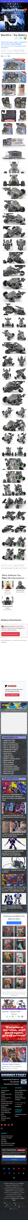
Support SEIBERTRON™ (12, 695)
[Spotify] (14, 1178)
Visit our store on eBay (14, 923)
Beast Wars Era (8, 771)
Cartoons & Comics (6, 1108)
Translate (17, 1099)
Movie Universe (8, 762)
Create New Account (20, 1114)
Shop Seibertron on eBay (8, 1143)
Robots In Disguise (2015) (11, 759)
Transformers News (11, 779)
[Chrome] (2, 1125)
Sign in (17, 1116)
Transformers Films (6, 1103)
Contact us (18, 1106)
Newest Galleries (9, 742)
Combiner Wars (8, 757)
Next (16, 50)
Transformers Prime (10, 766)
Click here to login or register (11, 634)
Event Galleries (5, 1110)
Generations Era (8, 760)
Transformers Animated (11, 768)
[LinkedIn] (9, 1173)
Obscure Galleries (9, 751)
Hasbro (16, 42)
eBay (20, 710)
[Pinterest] (24, 1168)
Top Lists (3, 1116)
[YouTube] (19, 1168)
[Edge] (12, 1125)
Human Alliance (18, 46)
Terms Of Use (18, 1096)
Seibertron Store (9, 740)
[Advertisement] (14, 660)
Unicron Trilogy (8, 764)
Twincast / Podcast (6, 1137)
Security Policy (19, 1094)
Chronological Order (10, 749)
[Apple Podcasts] (23, 1173)
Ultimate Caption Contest (11, 1064)
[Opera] (2, 1128)
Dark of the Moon (16, 44)
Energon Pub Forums (7, 1101)
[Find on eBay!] (17, 38)
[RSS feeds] (14, 1173)
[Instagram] (5, 1173)
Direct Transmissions (13, 1150)
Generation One (8, 773)
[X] (14, 1168)
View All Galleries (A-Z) (11, 746)
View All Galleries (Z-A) (11, 747)
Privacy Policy (19, 1092)
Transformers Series (7, 42)
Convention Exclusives (11, 770)
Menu (15, 27)
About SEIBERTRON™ (21, 1090)
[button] (7, 6)
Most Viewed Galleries (10, 744)
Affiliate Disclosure (20, 1097)
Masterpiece (7, 753)
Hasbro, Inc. (14, 1198)
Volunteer (3, 1139)
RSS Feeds (4, 1141)
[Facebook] (4, 1168)
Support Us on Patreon (7, 1145)
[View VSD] (25, 38)
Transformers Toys (10, 737)
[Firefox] (8, 1125)
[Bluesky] (9, 1168)
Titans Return (8, 755)
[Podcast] (19, 1173)
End (21, 50)
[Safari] (5, 1125)
